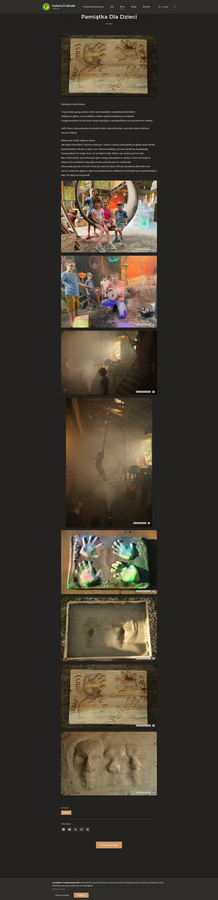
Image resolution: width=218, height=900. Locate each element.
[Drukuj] (87, 829)
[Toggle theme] (175, 6)
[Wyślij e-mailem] (81, 829)
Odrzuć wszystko (62, 895)
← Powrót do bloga (109, 845)
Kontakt (146, 6)
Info (112, 6)
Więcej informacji (58, 889)
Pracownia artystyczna (93, 6)
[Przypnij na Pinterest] (69, 829)
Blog (122, 6)
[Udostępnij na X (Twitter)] (75, 829)
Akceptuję (81, 895)
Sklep (133, 6)
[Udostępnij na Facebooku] (63, 829)
